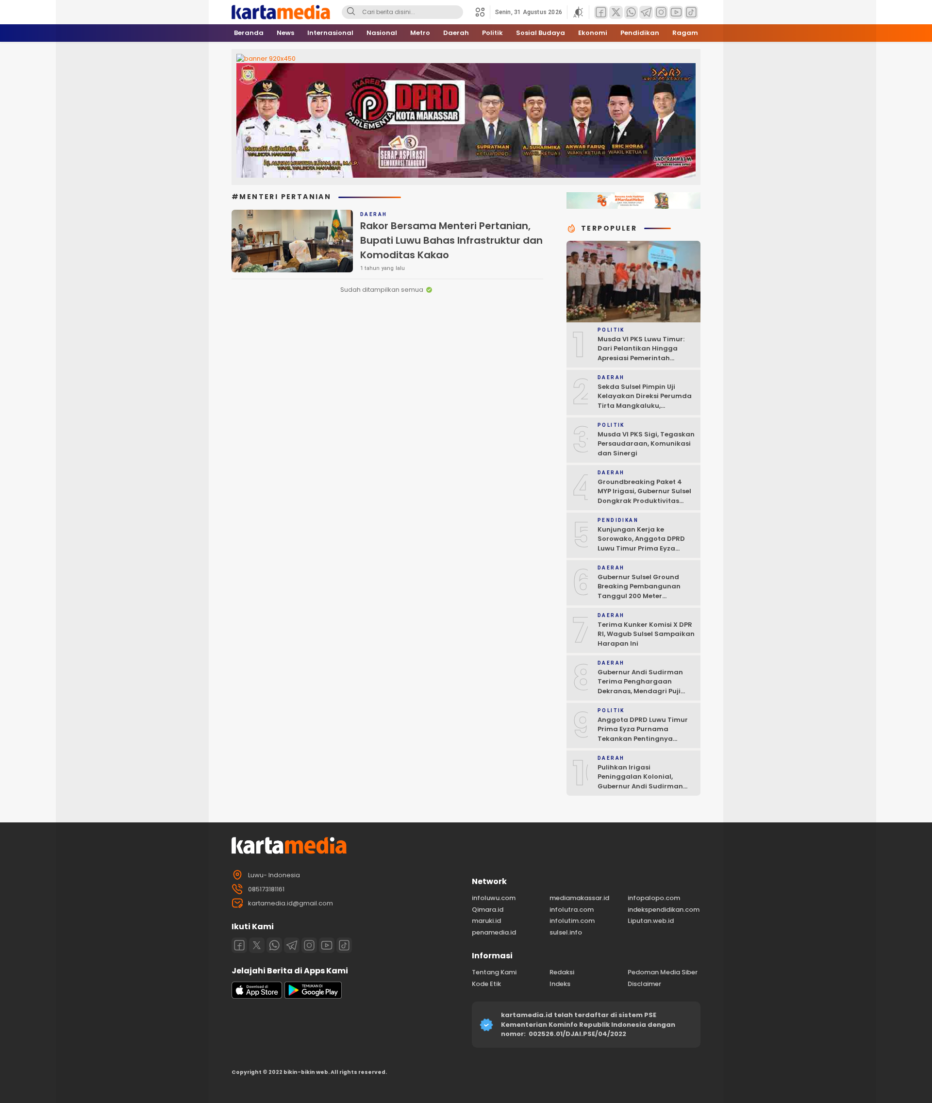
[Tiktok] (344, 945)
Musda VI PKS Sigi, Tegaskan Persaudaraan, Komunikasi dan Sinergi (646, 444)
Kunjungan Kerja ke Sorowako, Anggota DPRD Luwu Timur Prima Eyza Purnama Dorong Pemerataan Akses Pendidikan (641, 553)
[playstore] (313, 996)
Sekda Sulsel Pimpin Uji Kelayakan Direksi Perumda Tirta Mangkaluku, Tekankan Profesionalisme (645, 401)
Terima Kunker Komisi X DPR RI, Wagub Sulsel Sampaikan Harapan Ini (646, 634)
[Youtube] (326, 945)
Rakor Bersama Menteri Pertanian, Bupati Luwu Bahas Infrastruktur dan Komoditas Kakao (451, 240)
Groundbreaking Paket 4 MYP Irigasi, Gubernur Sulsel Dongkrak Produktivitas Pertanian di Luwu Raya (644, 496)
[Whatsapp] (274, 945)
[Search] (351, 12)
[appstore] (257, 996)
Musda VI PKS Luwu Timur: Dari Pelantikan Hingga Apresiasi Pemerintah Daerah (641, 353)
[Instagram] (309, 945)
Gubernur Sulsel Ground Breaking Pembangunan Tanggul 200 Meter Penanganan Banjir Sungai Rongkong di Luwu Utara (644, 595)
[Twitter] (257, 945)
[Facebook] (239, 945)
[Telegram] (292, 945)
